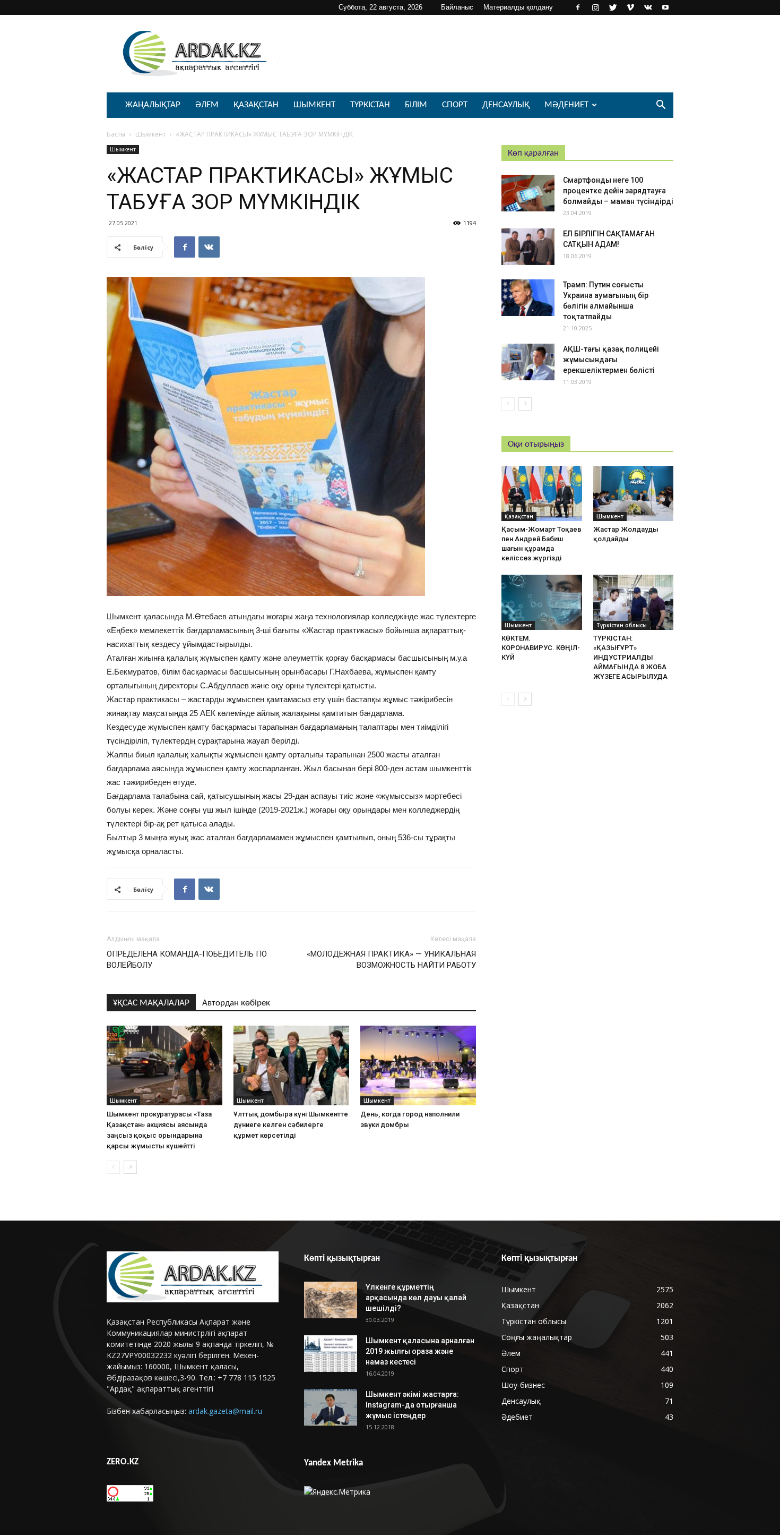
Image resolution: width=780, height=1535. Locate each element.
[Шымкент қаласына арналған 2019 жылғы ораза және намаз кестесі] (330, 1353)
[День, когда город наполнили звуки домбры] (418, 1065)
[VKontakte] (648, 7)
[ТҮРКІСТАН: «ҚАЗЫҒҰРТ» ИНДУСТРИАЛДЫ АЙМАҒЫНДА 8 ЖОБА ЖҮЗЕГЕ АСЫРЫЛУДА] (633, 602)
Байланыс (457, 7)
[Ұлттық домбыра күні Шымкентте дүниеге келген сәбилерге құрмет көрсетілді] (291, 1065)
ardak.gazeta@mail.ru (225, 1411)
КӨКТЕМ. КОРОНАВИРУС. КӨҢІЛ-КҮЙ (540, 647)
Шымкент (314, 104)
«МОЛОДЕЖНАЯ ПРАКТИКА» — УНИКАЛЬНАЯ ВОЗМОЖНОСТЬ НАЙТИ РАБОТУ (391, 959)
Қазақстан (256, 104)
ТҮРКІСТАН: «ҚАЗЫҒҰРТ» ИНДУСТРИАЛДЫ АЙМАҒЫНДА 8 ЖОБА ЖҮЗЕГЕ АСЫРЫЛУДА (630, 657)
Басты (116, 134)
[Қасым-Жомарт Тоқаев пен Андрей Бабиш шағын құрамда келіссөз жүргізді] (541, 493)
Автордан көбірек (236, 1003)
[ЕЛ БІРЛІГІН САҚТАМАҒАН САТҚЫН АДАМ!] (527, 246)
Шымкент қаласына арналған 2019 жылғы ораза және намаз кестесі (420, 1351)
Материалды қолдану (518, 7)
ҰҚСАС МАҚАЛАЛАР (151, 1003)
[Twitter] (613, 7)
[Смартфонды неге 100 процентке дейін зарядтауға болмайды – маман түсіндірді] (527, 193)
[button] (660, 106)
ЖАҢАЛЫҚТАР (152, 104)
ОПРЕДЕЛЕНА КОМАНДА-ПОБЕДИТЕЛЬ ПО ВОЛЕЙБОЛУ (187, 959)
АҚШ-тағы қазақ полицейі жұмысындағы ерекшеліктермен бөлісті (611, 359)
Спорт (454, 104)
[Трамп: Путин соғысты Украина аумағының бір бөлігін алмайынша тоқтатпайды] (527, 297)
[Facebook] (578, 7)
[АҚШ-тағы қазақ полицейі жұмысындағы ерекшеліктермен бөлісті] (527, 362)
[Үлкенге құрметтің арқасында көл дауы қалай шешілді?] (330, 1300)
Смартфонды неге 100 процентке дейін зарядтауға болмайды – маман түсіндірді (618, 191)
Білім (416, 104)
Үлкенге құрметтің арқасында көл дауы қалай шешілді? (416, 1297)
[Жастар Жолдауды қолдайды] (633, 493)
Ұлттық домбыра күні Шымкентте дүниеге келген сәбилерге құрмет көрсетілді (290, 1124)
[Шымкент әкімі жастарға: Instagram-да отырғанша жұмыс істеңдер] (330, 1407)
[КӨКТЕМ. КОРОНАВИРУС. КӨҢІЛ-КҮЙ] (541, 602)
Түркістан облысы (621, 625)
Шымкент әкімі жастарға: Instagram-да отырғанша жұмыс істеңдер (412, 1405)
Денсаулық (506, 104)
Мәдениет (566, 104)
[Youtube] (665, 7)
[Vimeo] (630, 7)
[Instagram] (595, 7)
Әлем (207, 104)
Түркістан (370, 104)
